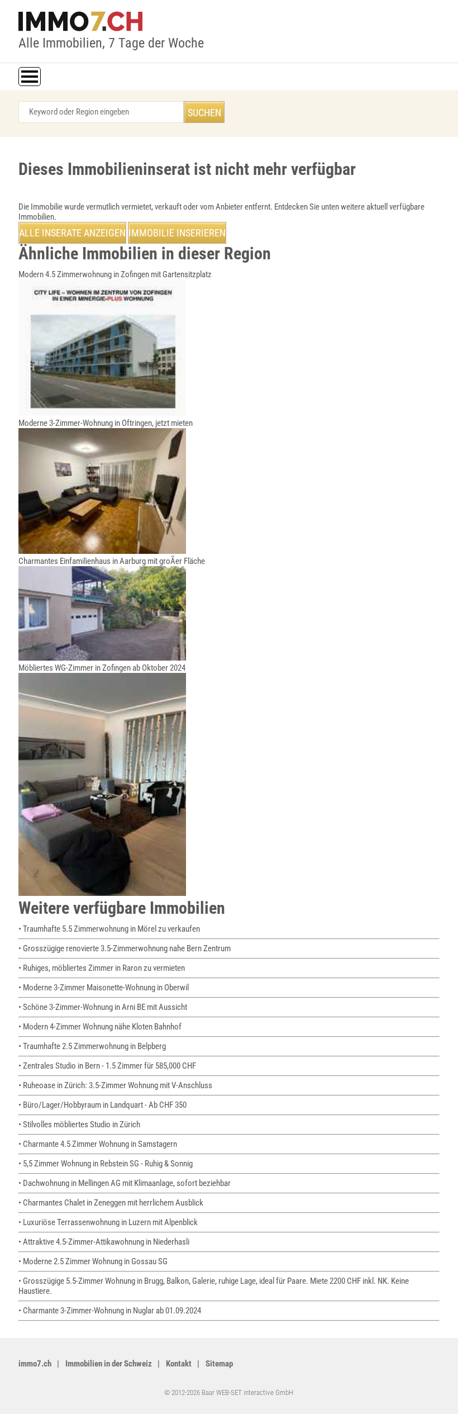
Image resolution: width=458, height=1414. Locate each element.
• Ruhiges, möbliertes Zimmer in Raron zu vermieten (101, 968)
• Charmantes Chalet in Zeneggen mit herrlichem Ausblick (110, 1203)
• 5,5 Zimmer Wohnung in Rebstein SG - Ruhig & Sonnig (105, 1164)
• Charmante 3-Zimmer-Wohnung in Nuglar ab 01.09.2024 (109, 1311)
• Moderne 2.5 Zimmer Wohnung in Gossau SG (93, 1261)
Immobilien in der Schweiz (108, 1364)
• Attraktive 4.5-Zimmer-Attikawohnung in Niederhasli (103, 1242)
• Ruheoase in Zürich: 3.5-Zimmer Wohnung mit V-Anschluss (115, 1085)
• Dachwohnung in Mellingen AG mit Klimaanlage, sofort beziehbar (124, 1183)
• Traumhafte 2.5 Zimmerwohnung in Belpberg (92, 1046)
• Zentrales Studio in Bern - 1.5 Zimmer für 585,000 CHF (107, 1066)
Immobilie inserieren (177, 233)
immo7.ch (34, 1364)
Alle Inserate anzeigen (72, 233)
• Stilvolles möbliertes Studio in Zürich (79, 1124)
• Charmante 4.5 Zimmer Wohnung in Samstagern (97, 1144)
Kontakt (179, 1364)
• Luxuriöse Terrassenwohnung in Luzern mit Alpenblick (108, 1222)
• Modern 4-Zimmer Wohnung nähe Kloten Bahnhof (100, 1027)
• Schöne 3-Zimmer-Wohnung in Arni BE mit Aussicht (102, 1007)
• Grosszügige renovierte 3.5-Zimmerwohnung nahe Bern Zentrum (124, 948)
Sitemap (219, 1364)
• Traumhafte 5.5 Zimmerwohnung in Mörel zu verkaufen (109, 929)
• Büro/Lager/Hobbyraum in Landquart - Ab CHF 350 (102, 1105)
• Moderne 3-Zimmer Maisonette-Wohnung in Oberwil (103, 988)
